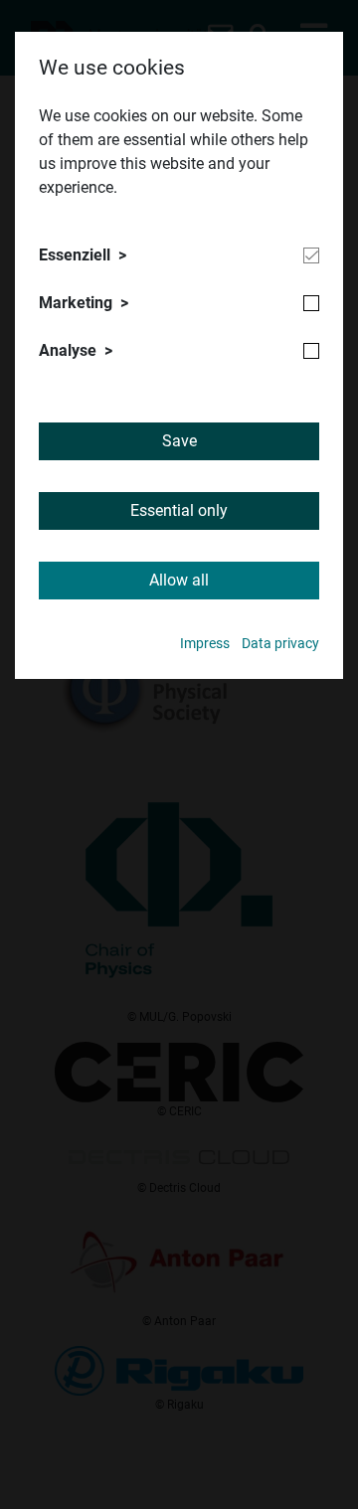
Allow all (179, 580)
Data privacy (280, 643)
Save (179, 440)
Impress (205, 643)
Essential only (179, 510)
